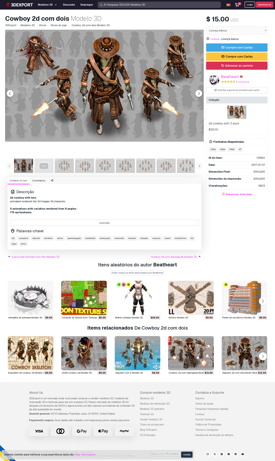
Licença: (215, 39)
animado (119, 238)
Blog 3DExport (148, 429)
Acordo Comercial (205, 419)
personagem (74, 238)
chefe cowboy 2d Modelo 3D (77, 372)
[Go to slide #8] (166, 166)
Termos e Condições (206, 429)
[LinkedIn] (236, 454)
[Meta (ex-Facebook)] (229, 454)
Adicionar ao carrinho (239, 65)
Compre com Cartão (239, 47)
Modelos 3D (147, 398)
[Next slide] (198, 93)
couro (167, 238)
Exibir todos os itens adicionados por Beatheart (137, 272)
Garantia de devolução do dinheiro (214, 435)
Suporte (199, 398)
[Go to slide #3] (64, 166)
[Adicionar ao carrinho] (42, 310)
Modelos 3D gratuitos (152, 409)
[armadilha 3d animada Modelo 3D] (30, 298)
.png (212, 149)
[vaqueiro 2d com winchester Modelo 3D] (244, 353)
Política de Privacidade (208, 424)
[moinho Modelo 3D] (191, 298)
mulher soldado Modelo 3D (129, 317)
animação (105, 238)
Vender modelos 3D (151, 419)
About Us (36, 392)
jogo (14, 243)
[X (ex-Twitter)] (215, 454)
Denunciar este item (239, 194)
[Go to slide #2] (43, 166)
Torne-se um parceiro (152, 424)
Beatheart (230, 76)
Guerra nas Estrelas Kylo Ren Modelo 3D (36, 257)
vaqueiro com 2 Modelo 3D (129, 372)
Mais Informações (85, 454)
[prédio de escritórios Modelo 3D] (244, 298)
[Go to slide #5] (105, 166)
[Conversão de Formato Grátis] (240, 149)
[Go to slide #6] (125, 166)
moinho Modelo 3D (178, 317)
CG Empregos (147, 435)
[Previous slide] (10, 93)
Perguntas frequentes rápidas (211, 409)
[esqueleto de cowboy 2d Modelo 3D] (30, 353)
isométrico (180, 238)
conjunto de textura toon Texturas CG (81, 317)
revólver (48, 238)
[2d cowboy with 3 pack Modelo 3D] (237, 112)
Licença (199, 414)
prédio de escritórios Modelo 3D (238, 317)
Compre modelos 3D (155, 392)
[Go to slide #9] (186, 166)
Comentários (38, 180)
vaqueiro (23, 238)
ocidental (90, 238)
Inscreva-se (264, 4)
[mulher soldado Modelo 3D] (137, 298)
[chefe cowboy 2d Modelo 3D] (84, 353)
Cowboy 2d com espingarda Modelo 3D (174, 257)
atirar (60, 238)
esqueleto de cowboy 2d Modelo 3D (27, 372)
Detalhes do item (18, 180)
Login (250, 4)
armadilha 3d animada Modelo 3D (25, 317)
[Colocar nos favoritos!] (49, 310)
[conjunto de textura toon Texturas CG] (84, 298)
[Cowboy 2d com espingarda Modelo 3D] (191, 353)
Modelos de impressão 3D (155, 403)
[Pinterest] (222, 454)
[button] (262, 301)
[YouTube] (243, 454)
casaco (156, 238)
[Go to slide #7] (145, 166)
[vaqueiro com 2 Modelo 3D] (137, 353)
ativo (23, 243)
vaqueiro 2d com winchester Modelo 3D (242, 372)
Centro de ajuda (204, 403)
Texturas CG (147, 414)
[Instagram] (207, 454)
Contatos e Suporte (209, 392)
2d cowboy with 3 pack (224, 123)
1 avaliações (242, 82)
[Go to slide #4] (84, 166)
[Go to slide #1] (23, 166)
